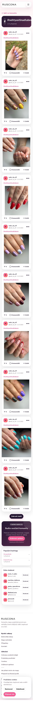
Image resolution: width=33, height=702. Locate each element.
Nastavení (9, 689)
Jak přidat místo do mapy (10, 671)
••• (27, 33)
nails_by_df (13, 32)
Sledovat (25, 575)
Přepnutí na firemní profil (10, 674)
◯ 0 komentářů (14, 73)
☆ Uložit (26, 73)
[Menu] (28, 4)
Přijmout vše (9, 694)
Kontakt (4, 646)
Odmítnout (20, 689)
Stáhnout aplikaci (16, 538)
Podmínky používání (8, 658)
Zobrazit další (16, 516)
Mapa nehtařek (6, 640)
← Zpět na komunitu (9, 13)
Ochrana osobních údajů (9, 655)
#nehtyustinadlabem (11, 38)
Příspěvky (4, 643)
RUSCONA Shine (7, 637)
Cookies (4, 661)
